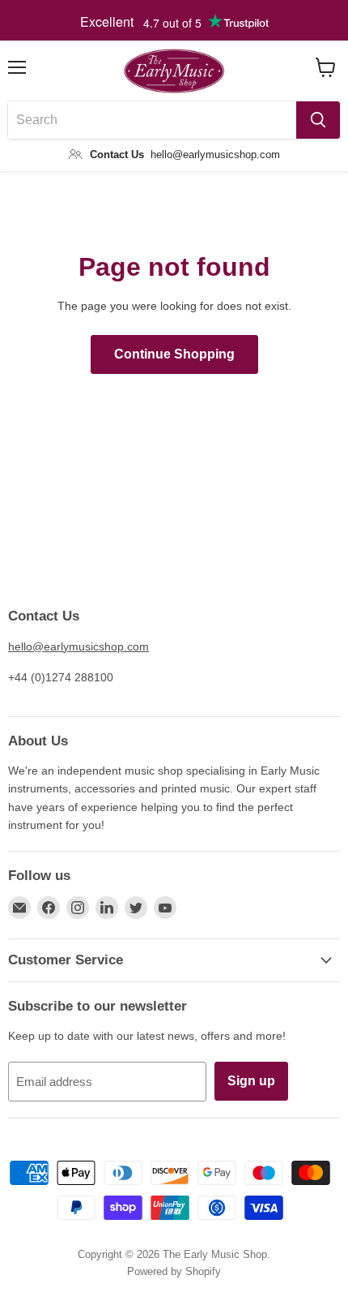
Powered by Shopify (174, 1271)
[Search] (318, 120)
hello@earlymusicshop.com (78, 646)
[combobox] (152, 120)
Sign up (251, 1081)
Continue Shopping (174, 354)
